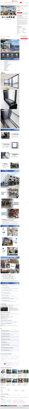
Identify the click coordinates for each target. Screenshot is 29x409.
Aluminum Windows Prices (9, 401)
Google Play (5, 405)
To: (3, 357)
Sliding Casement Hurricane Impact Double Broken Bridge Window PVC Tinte (20, 375)
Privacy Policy (23, 407)
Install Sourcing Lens (15, 405)
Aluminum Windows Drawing (21, 401)
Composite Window (2, 397)
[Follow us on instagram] (25, 405)
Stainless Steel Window (16, 397)
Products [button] (6, 2)
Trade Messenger (9, 405)
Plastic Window (7, 397)
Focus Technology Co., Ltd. (10, 407)
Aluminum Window (5, 321)
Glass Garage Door (15, 321)
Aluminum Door (8, 321)
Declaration (20, 407)
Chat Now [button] (26, 12)
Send (4, 363)
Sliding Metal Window (21, 397)
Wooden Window (10, 397)
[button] (2, 2)
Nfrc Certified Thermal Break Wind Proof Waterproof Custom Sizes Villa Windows (14, 375)
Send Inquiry (19, 12)
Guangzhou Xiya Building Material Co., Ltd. (19, 7)
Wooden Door (12, 321)
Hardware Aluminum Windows (15, 401)
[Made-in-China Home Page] (14, 1)
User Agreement (17, 407)
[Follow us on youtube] (26, 405)
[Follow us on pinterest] (27, 405)
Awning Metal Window (26, 397)
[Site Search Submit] (21, 2)
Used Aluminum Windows (3, 401)
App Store (2, 405)
